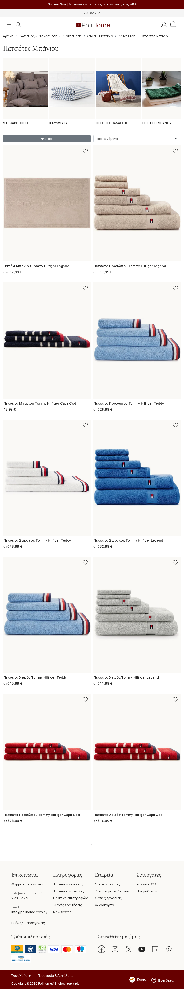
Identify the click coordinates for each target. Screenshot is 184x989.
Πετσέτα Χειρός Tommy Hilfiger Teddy (35, 677)
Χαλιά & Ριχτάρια (100, 36)
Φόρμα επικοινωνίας (28, 884)
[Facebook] (101, 949)
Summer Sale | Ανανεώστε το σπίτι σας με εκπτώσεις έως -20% (92, 4)
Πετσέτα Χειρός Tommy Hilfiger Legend (126, 677)
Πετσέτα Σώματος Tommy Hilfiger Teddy (37, 540)
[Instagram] (115, 949)
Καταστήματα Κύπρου (112, 891)
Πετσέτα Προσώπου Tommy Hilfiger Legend (129, 266)
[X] (128, 949)
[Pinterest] (168, 949)
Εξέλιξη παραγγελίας (28, 922)
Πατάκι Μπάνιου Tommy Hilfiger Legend (36, 266)
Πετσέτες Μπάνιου (155, 36)
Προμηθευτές (147, 891)
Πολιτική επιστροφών (70, 898)
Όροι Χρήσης (21, 975)
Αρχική (8, 36)
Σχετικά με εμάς (107, 884)
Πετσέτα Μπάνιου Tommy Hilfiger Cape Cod (39, 403)
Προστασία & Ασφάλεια (54, 975)
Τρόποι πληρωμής (68, 884)
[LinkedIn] (155, 949)
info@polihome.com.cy (29, 912)
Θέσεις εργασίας (108, 898)
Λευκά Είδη (126, 36)
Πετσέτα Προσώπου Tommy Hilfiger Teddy (128, 403)
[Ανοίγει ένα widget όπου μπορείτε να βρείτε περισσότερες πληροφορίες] (162, 981)
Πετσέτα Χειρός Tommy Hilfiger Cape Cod (128, 814)
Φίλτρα (46, 138)
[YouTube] (142, 949)
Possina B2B (146, 884)
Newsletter (62, 912)
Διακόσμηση (72, 36)
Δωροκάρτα (104, 905)
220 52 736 (20, 898)
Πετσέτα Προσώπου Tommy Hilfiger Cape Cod (41, 814)
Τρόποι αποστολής (68, 891)
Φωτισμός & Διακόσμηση (38, 36)
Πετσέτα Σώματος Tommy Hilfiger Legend (128, 540)
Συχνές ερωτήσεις (67, 905)
